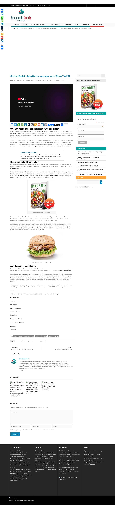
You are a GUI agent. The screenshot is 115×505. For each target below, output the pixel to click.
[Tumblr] (2, 27)
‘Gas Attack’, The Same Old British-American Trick (22, 348)
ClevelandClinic (14, 297)
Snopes (12, 301)
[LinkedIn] (2, 24)
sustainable (56, 336)
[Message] (2, 20)
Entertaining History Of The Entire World (64, 348)
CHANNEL (16, 24)
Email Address (90, 124)
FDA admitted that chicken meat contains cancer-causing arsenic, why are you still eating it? (34, 294)
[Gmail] (2, 37)
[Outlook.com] (2, 41)
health (41, 336)
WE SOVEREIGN (67, 24)
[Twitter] (2, 14)
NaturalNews (13, 304)
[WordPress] (2, 30)
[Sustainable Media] (21, 15)
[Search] (103, 75)
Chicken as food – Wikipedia (29, 152)
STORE (76, 24)
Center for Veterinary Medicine (22, 175)
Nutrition (43, 80)
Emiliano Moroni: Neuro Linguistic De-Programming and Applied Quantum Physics (38, 28)
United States (43, 131)
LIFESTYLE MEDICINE (17, 71)
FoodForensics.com (15, 308)
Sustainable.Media (19, 80)
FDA (66, 131)
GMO (55, 270)
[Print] (2, 44)
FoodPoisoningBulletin (16, 318)
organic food (25, 274)
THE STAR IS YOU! (97, 24)
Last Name (81, 136)
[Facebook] (2, 10)
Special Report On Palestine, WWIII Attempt (88, 165)
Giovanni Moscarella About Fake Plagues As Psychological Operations (75, 28)
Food (37, 336)
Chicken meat (27, 336)
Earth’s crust (63, 140)
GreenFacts (13, 315)
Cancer (20, 336)
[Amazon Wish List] (2, 34)
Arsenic (15, 336)
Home (10, 71)
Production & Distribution (39, 24)
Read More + (14, 480)
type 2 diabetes (38, 146)
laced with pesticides (65, 270)
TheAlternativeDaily (15, 311)
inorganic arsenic (17, 133)
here (69, 287)
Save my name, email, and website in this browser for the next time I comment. (33, 430)
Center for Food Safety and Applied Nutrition (46, 175)
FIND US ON (86, 24)
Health (24, 71)
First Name (81, 130)
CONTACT (32, 5)
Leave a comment (60, 80)
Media (45, 336)
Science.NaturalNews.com (17, 322)
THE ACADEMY (54, 24)
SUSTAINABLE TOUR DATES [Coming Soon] (19, 5)
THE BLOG (51, 80)
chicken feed (25, 166)
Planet (47, 80)
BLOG (25, 24)
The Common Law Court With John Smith (87, 162)
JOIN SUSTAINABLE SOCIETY (44, 5)
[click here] (86, 452)
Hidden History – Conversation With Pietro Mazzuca (90, 174)
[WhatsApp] (2, 17)
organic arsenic (40, 172)
